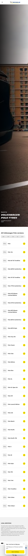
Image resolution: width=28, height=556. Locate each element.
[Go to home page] (15, 2)
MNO (22, 236)
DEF (8, 236)
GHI (13, 236)
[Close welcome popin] (24, 544)
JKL (17, 236)
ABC (3, 236)
